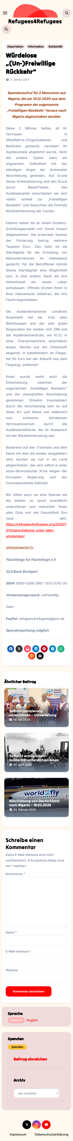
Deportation (15, 46)
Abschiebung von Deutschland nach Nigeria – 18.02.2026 (34, 803)
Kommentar (15, 874)
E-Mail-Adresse (18, 951)
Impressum (18, 1134)
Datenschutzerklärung (51, 1134)
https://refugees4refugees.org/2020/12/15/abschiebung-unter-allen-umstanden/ (36, 530)
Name (11, 932)
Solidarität (55, 46)
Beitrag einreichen (30, 1059)
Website (12, 970)
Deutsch (16, 1020)
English (32, 1020)
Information (36, 46)
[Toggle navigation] (5, 13)
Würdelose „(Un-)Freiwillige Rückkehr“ (30, 63)
